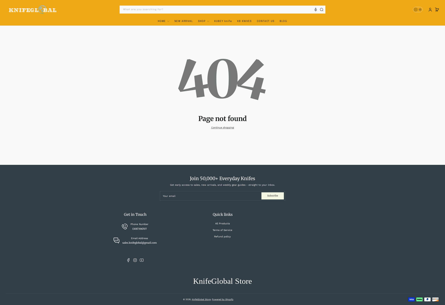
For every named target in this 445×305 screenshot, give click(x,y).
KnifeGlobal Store (201, 299)
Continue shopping (222, 127)
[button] (437, 9)
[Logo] (33, 9)
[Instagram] (135, 260)
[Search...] (321, 9)
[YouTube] (142, 260)
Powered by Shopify (222, 299)
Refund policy (222, 236)
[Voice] (315, 9)
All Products (222, 223)
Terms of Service (222, 230)
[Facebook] (128, 260)
